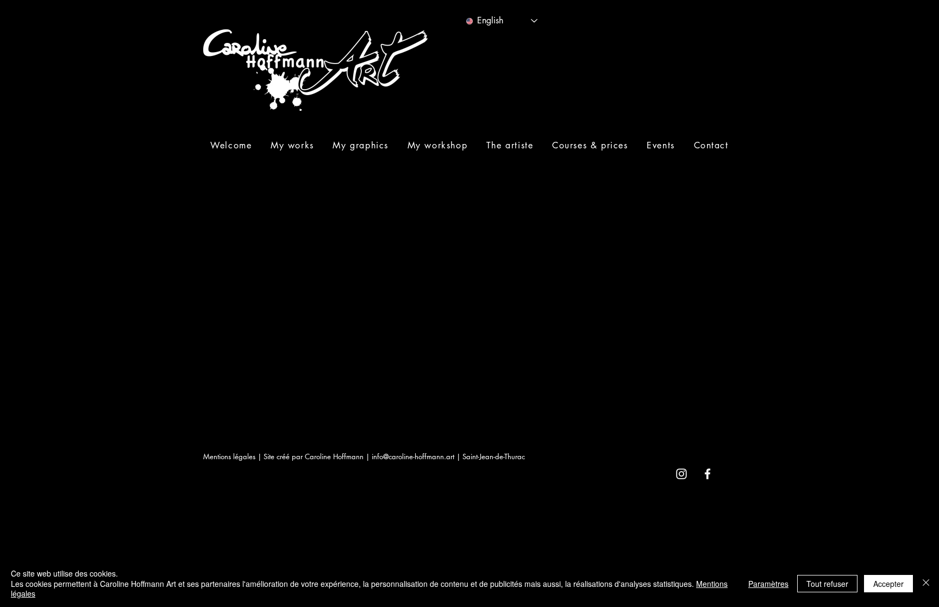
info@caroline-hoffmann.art (413, 456)
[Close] (925, 583)
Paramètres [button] (768, 583)
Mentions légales (229, 456)
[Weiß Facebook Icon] (707, 474)
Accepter (888, 583)
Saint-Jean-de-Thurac (493, 456)
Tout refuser (827, 583)
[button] (292, 145)
